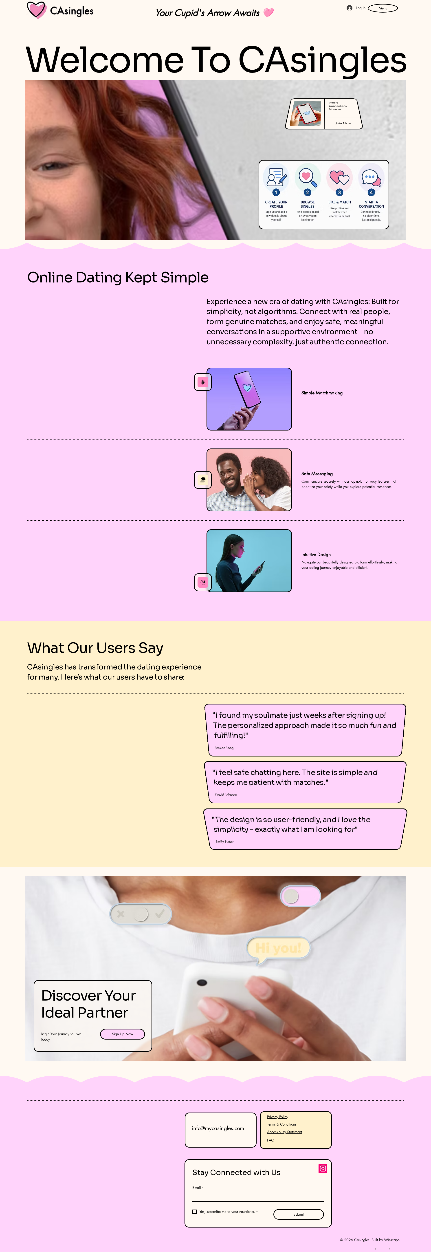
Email (198, 1187)
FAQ (270, 1140)
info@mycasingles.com (218, 1128)
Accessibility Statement (284, 1132)
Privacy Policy (277, 1117)
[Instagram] (323, 1168)
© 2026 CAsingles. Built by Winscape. (370, 1240)
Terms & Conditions (281, 1124)
